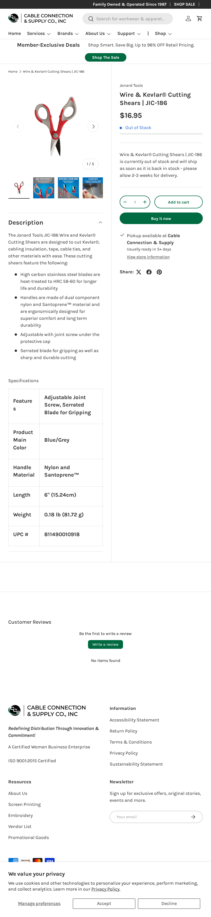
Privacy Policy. (105, 889)
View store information (148, 256)
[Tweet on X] (139, 272)
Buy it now (161, 218)
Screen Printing (24, 804)
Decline (169, 903)
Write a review (105, 644)
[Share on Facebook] (149, 272)
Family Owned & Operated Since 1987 (129, 4)
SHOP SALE (184, 4)
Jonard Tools (131, 85)
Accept (104, 903)
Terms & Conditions (131, 742)
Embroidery (20, 815)
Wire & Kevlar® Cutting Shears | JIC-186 (53, 71)
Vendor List (19, 826)
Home (14, 33)
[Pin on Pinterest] (159, 272)
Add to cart (178, 202)
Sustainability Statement (136, 764)
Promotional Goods (28, 837)
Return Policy (123, 731)
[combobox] (127, 18)
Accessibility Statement (134, 720)
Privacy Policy (124, 753)
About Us (17, 793)
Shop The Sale (105, 57)
